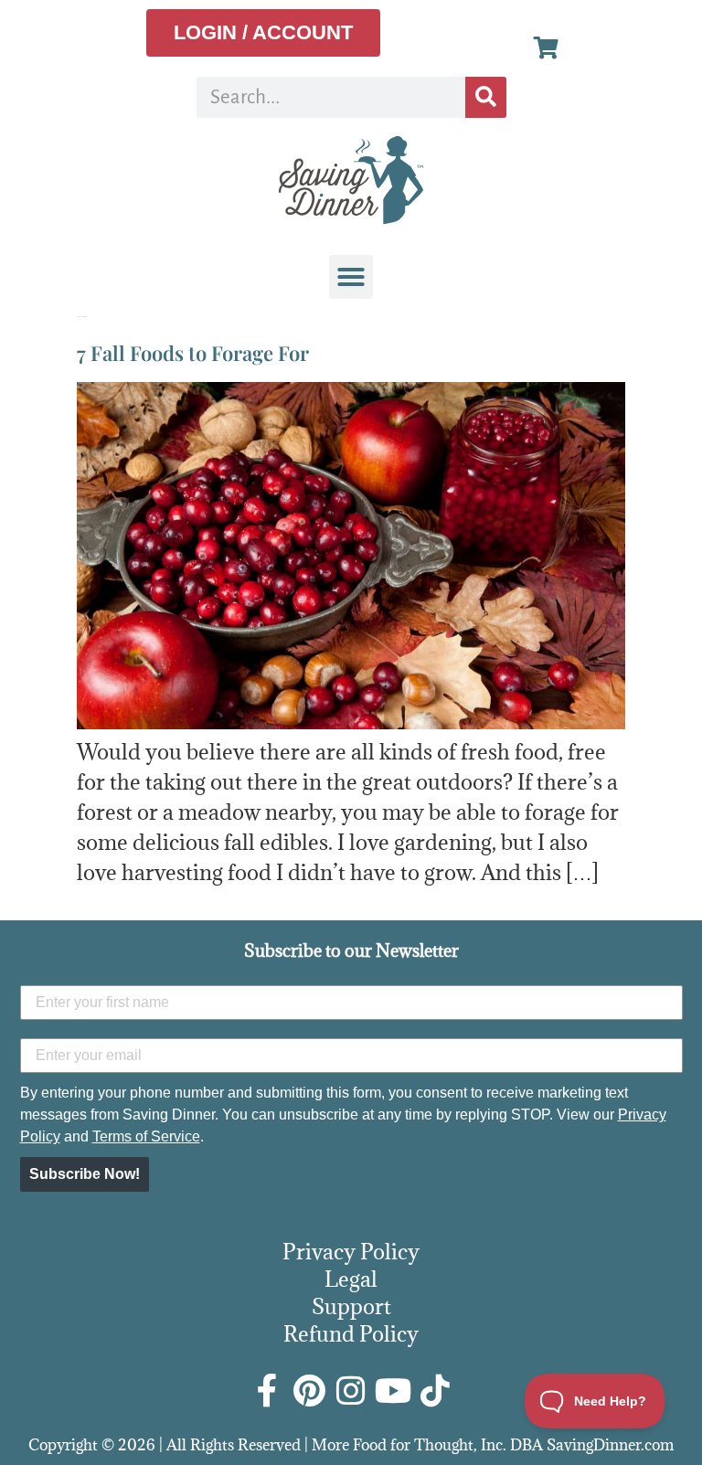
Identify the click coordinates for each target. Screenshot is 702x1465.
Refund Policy (351, 1333)
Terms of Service (146, 1136)
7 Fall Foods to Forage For (193, 352)
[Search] (485, 97)
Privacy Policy (351, 1251)
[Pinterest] (308, 1391)
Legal (351, 1278)
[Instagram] (351, 1391)
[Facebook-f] (266, 1391)
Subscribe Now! (84, 1174)
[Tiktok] (435, 1391)
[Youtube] (393, 1391)
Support (351, 1306)
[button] (351, 277)
